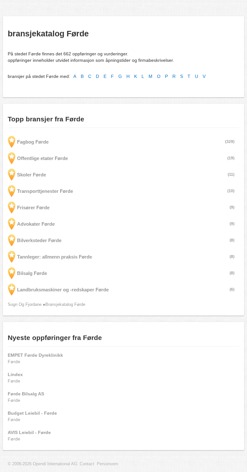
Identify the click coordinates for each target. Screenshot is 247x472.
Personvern (107, 464)
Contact (87, 464)
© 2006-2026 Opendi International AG (42, 464)
